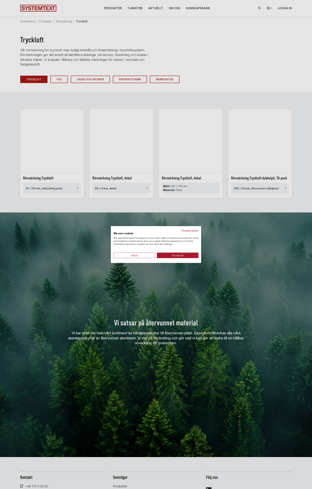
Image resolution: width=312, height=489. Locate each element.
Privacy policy (190, 230)
